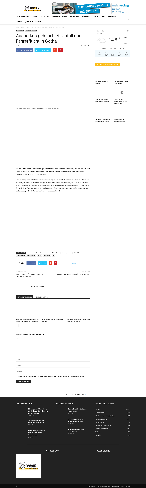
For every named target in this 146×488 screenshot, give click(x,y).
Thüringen (74, 16)
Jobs (122, 486)
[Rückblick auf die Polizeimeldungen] (122, 112)
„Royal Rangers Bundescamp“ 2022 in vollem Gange (120, 101)
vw (53, 255)
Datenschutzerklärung (103, 486)
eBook (20, 22)
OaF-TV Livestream (108, 16)
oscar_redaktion (37, 286)
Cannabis (38, 253)
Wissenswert (100, 422)
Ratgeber (86, 16)
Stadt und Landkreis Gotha (105, 416)
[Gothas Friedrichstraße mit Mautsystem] (61, 411)
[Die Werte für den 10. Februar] (103, 74)
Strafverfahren (31, 255)
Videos (95, 16)
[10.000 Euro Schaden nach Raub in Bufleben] (103, 92)
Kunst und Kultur (101, 429)
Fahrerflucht (55, 253)
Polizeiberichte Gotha (30, 30)
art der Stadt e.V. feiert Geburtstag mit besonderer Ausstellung (29, 275)
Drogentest (47, 253)
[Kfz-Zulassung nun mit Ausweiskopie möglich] (61, 422)
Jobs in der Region (33, 22)
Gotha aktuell (23, 16)
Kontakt (128, 486)
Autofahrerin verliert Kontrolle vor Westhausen (73, 274)
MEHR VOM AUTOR (41, 297)
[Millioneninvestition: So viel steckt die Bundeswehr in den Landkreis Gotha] (27, 309)
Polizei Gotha (77, 253)
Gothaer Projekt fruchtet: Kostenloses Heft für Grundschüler (36, 433)
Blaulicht (45, 16)
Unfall (39, 255)
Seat (85, 253)
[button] (127, 19)
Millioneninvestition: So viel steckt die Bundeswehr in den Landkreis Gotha (38, 411)
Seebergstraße (21, 255)
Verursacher (47, 255)
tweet (74, 264)
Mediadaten (115, 486)
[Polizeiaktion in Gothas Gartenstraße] (61, 432)
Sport (35, 16)
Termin (98, 435)
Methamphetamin (66, 253)
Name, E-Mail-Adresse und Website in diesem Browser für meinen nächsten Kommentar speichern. (51, 376)
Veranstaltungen (59, 16)
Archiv (97, 409)
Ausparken (31, 253)
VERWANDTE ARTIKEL (24, 297)
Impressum (91, 486)
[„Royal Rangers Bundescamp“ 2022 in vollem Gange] (122, 92)
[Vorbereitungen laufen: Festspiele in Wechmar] (53, 309)
